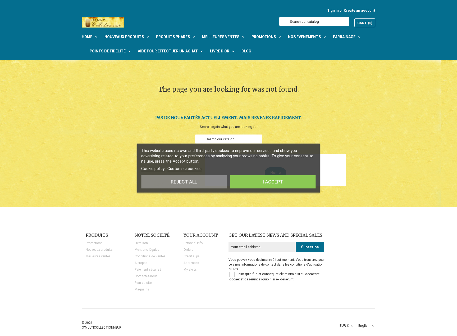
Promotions (94, 243)
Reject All (184, 181)
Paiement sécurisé (148, 269)
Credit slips (192, 256)
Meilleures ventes (98, 256)
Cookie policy (152, 168)
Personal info (193, 243)
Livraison (141, 243)
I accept (273, 181)
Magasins (142, 289)
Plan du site (143, 283)
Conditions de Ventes (150, 256)
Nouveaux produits (99, 250)
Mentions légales (147, 250)
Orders (188, 250)
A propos (141, 263)
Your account (201, 235)
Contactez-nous (146, 276)
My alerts (190, 269)
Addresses (191, 263)
